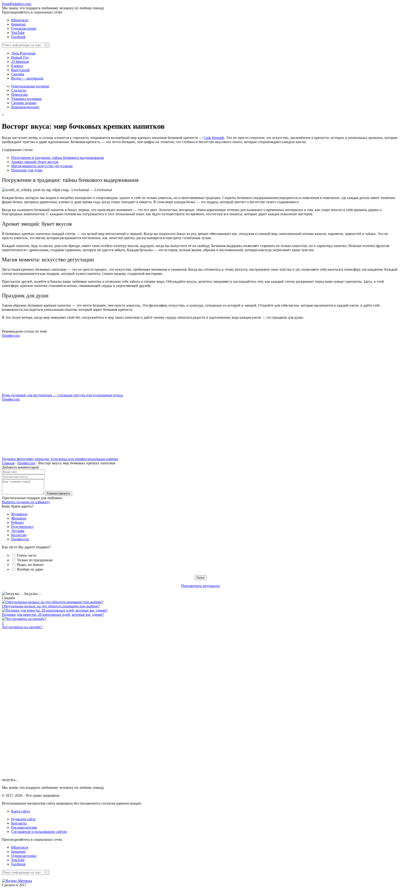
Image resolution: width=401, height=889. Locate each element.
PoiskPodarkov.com (16, 4)
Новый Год (20, 57)
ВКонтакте (19, 20)
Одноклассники (23, 28)
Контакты (19, 823)
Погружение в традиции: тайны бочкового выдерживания (57, 158)
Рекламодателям (24, 827)
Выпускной (20, 70)
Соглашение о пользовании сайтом (39, 832)
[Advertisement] (36, 707)
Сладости (18, 90)
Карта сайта (20, 811)
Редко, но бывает (30, 565)
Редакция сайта (23, 819)
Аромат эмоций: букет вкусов (34, 162)
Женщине (18, 518)
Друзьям (17, 531)
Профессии (11, 335)
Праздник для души (26, 170)
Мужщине (19, 514)
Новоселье (19, 94)
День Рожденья (23, 53)
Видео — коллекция (27, 78)
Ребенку (17, 522)
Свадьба (17, 74)
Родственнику (22, 527)
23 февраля (20, 62)
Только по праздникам (34, 560)
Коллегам (18, 535)
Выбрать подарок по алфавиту (26, 502)
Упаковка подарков (26, 99)
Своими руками (23, 103)
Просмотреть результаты (200, 586)
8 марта (17, 66)
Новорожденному (25, 107)
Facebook (18, 37)
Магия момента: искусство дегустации (42, 166)
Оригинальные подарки (30, 86)
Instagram (18, 24)
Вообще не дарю (30, 569)
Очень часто (26, 555)
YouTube (18, 33)
